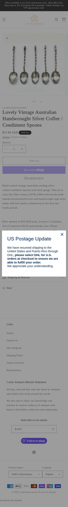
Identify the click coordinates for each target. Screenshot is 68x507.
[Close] (62, 234)
